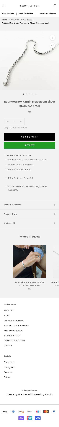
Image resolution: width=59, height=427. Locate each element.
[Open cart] (55, 5)
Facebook (9, 362)
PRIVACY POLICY (12, 335)
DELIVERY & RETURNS (13, 320)
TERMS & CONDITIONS (14, 340)
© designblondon (29, 390)
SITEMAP (8, 345)
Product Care (10, 214)
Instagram (9, 367)
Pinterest (8, 372)
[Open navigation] (4, 6)
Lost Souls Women (47, 13)
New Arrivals (8, 13)
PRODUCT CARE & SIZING (16, 325)
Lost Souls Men (26, 13)
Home (4, 20)
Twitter (7, 377)
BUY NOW (29, 145)
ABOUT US (9, 310)
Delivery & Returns (12, 204)
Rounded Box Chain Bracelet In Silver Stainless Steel (25, 23)
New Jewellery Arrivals (20, 19)
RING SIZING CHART (13, 330)
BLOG (7, 315)
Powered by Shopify (42, 394)
